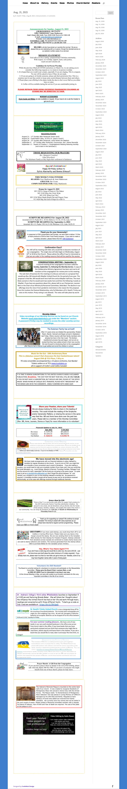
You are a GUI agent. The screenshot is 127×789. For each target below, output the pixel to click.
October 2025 (100, 72)
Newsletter (99, 353)
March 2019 (99, 314)
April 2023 (99, 164)
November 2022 (101, 179)
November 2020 (101, 253)
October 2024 (100, 109)
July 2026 (98, 44)
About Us (34, 3)
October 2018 (100, 330)
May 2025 (99, 87)
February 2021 (100, 244)
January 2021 (100, 247)
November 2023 (101, 142)
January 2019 (100, 320)
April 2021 (99, 238)
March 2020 (99, 277)
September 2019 (101, 296)
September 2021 (101, 222)
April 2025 (99, 90)
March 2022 (99, 204)
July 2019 (98, 302)
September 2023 (101, 149)
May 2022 (99, 198)
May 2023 (99, 161)
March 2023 (99, 167)
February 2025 (100, 96)
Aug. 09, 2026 (100, 27)
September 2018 (101, 333)
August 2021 (100, 225)
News (62, 3)
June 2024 (99, 121)
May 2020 (99, 271)
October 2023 (100, 146)
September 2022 (101, 185)
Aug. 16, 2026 (100, 24)
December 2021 (101, 213)
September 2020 (101, 259)
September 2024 (101, 112)
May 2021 (99, 234)
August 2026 (100, 41)
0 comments (51, 16)
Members (96, 3)
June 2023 (99, 158)
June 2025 (99, 84)
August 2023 (100, 152)
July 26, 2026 (100, 33)
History (44, 3)
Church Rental (82, 3)
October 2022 (100, 182)
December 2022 (101, 176)
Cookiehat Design (28, 786)
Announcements (41, 16)
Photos (70, 3)
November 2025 (101, 69)
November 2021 (101, 216)
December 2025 (101, 66)
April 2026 (99, 53)
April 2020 (99, 274)
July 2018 (98, 339)
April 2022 (99, 201)
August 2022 (100, 188)
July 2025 (98, 81)
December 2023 (101, 139)
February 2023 (100, 170)
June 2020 (99, 268)
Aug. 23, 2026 (100, 21)
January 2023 (100, 173)
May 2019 (99, 308)
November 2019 (101, 290)
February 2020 (100, 281)
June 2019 (99, 305)
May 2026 (99, 50)
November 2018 (101, 327)
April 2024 (99, 127)
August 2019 (100, 299)
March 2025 (99, 93)
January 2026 (100, 63)
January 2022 (100, 210)
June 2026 (99, 47)
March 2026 (99, 57)
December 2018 (101, 323)
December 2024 (101, 103)
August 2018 (100, 336)
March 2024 (99, 130)
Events (54, 3)
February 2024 (100, 133)
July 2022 (98, 192)
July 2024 (98, 118)
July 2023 (98, 155)
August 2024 (100, 115)
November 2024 (101, 106)
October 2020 (100, 256)
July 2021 (98, 228)
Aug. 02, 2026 (100, 30)
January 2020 (100, 284)
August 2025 (100, 78)
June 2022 (99, 195)
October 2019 (100, 293)
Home (25, 3)
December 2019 (101, 287)
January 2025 (100, 99)
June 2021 (99, 231)
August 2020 (100, 262)
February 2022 (100, 207)
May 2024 (99, 124)
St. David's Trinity (20, 16)
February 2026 (100, 60)
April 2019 (99, 311)
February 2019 (100, 317)
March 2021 (99, 241)
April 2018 (99, 342)
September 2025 (101, 75)
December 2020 (101, 250)
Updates (98, 356)
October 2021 (100, 219)
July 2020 (98, 265)
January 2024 (100, 136)
